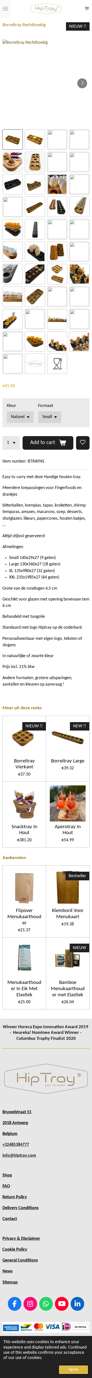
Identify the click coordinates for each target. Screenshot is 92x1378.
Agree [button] (73, 1370)
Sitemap (10, 1282)
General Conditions (20, 1260)
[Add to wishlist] (83, 443)
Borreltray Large (67, 761)
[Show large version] (46, 1079)
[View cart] (86, 8)
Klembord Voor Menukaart (67, 913)
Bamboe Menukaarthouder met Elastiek (68, 988)
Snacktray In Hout (24, 830)
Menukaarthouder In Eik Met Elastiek (24, 988)
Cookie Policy (14, 1249)
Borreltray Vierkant (24, 764)
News (7, 1271)
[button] (12, 139)
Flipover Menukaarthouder (24, 916)
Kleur (11, 406)
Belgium (9, 1134)
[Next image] (82, 83)
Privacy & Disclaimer (21, 1239)
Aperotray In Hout (68, 830)
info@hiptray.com (19, 1156)
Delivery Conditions (20, 1208)
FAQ (6, 1186)
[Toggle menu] (5, 8)
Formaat (45, 406)
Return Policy (14, 1197)
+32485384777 (15, 1145)
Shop (7, 1175)
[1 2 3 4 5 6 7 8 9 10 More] (11, 443)
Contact (9, 1219)
